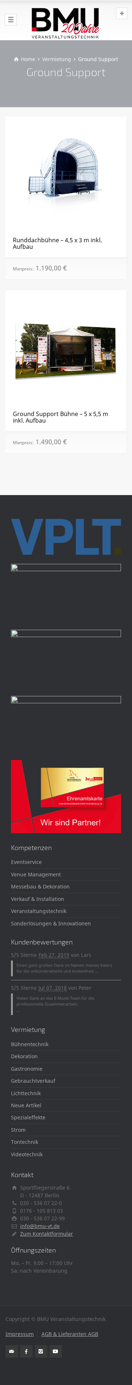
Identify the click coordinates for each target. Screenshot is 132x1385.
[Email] (12, 1351)
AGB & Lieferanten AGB (69, 1333)
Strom (18, 1129)
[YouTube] (56, 1351)
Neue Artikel (26, 1105)
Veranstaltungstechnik (38, 910)
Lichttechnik (26, 1093)
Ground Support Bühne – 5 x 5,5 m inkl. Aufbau (60, 417)
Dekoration (24, 1056)
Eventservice (26, 861)
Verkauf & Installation (37, 898)
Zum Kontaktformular (46, 1233)
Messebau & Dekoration (40, 886)
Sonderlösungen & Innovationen (51, 923)
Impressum (20, 1333)
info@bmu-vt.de (40, 1226)
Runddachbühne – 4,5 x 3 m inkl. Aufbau (57, 243)
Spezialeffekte (28, 1117)
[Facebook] (26, 1351)
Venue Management (36, 874)
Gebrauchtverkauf (33, 1080)
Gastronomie (27, 1068)
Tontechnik (24, 1141)
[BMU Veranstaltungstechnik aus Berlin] (66, 20)
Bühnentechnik (29, 1044)
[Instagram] (41, 1351)
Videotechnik (27, 1154)
